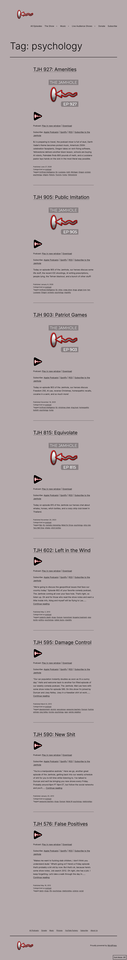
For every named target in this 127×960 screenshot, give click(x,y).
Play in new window (51, 126)
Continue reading (41, 604)
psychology (37, 175)
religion (45, 175)
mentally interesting (53, 525)
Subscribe (112, 26)
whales (47, 528)
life (51, 891)
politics (41, 620)
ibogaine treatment (80, 617)
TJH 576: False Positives (60, 824)
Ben (40, 525)
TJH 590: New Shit (54, 734)
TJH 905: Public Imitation (61, 197)
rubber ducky (59, 620)
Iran (88, 290)
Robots (52, 175)
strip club (87, 525)
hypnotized (67, 617)
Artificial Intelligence (47, 172)
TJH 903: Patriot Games (60, 315)
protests (51, 292)
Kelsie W (69, 801)
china (60, 290)
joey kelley (44, 712)
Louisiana (61, 172)
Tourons (58, 175)
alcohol (53, 709)
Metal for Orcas (67, 525)
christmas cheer (64, 407)
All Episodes (36, 26)
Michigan (74, 172)
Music (63, 26)
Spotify (63, 132)
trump (64, 175)
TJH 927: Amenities (54, 69)
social (81, 891)
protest (87, 172)
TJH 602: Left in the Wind (62, 550)
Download (67, 126)
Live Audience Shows (82, 26)
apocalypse (61, 709)
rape (66, 712)
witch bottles (56, 528)
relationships (87, 801)
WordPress (112, 945)
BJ (56, 172)
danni (41, 891)
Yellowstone (72, 175)
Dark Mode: (118, 957)
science (75, 891)
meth (68, 172)
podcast (48, 169)
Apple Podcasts (51, 132)
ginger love (82, 290)
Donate (101, 26)
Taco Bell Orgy (38, 528)
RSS (71, 132)
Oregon (81, 172)
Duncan (59, 617)
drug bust (74, 407)
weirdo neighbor (75, 712)
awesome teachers (73, 709)
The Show (49, 26)
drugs (75, 290)
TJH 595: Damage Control (62, 642)
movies (51, 712)
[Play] (38, 116)
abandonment (44, 709)
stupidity (67, 292)
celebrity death (45, 617)
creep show (67, 290)
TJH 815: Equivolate (55, 432)
